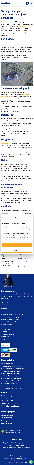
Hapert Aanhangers (7, 324)
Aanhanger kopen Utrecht (12, 450)
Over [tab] (28, 217)
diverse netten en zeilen (17, 181)
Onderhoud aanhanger (8, 334)
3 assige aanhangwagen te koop (11, 371)
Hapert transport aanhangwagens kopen (13, 317)
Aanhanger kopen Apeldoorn (16, 445)
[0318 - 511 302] (3, 303)
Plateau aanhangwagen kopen (10, 373)
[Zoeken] (27, 3)
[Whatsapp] (11, 303)
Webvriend (24, 462)
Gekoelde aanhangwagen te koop (11, 366)
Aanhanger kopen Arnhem (10, 447)
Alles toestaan (17, 245)
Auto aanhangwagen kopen (9, 383)
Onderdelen (5, 336)
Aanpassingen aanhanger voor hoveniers (13, 368)
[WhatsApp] (31, 462)
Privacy (27, 458)
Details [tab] (17, 217)
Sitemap (13, 460)
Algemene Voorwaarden (17, 458)
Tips (3, 339)
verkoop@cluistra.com (12, 406)
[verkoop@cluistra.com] (7, 303)
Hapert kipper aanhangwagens (10, 319)
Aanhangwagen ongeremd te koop (11, 388)
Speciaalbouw (6, 329)
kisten (31, 196)
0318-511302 (11, 403)
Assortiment (5, 312)
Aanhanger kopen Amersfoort (23, 443)
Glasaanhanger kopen (8, 363)
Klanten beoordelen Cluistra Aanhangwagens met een (12, 431)
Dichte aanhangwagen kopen (10, 376)
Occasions (5, 327)
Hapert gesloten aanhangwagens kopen (13, 314)
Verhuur (4, 331)
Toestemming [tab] (6, 217)
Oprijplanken (4, 143)
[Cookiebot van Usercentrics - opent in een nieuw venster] (25, 213)
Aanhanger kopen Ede (7, 443)
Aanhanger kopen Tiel (24, 447)
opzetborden (23, 129)
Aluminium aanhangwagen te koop (11, 378)
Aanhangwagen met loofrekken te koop (13, 386)
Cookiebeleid (20, 460)
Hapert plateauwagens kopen (10, 322)
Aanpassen (16, 250)
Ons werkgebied (24, 450)
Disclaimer (6, 458)
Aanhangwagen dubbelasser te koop (12, 381)
